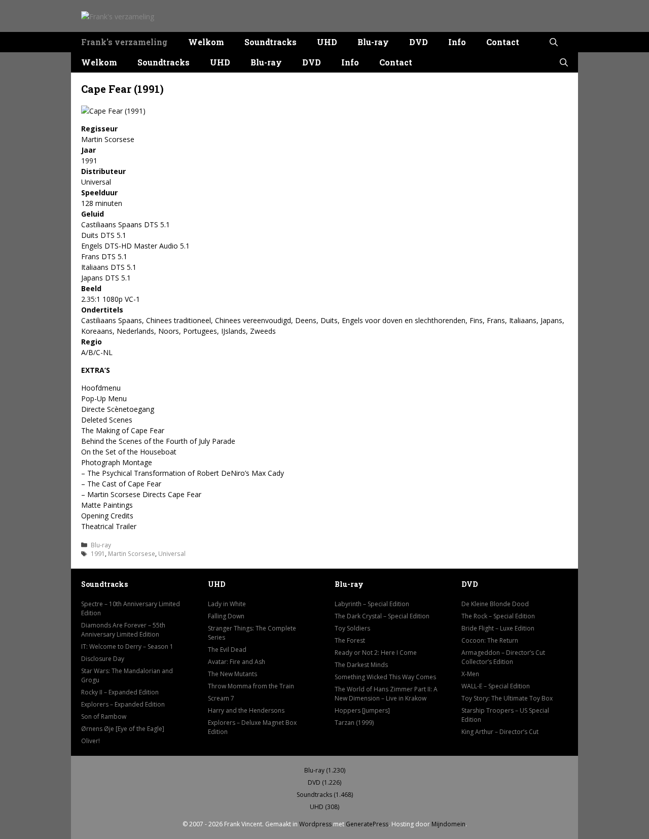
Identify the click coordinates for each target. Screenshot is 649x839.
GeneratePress (367, 824)
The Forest (350, 640)
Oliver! (90, 741)
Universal (172, 553)
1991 (98, 553)
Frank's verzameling (124, 42)
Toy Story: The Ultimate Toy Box (507, 698)
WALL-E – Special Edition (495, 686)
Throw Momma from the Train (251, 686)
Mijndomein (448, 824)
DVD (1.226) (324, 782)
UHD (327, 42)
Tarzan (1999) (354, 722)
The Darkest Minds (361, 664)
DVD (418, 42)
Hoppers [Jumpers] (362, 710)
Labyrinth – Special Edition (372, 604)
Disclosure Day (102, 658)
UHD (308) (324, 806)
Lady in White (227, 604)
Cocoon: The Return (489, 640)
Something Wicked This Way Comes (385, 677)
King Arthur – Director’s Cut (499, 731)
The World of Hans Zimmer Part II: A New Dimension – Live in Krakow (386, 694)
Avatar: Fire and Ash (236, 661)
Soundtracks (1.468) (325, 794)
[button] (553, 42)
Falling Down (226, 616)
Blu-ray (373, 42)
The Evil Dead (227, 649)
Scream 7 (221, 698)
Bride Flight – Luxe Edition (497, 628)
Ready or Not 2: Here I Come (376, 652)
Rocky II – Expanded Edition (120, 692)
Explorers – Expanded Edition (123, 704)
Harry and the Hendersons (246, 710)
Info (457, 42)
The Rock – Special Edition (498, 616)
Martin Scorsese (131, 553)
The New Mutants (232, 674)
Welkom (206, 42)
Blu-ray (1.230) (324, 770)
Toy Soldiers (352, 628)
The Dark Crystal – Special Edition (382, 616)
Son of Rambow (103, 716)
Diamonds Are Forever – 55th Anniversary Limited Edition (123, 630)
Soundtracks (270, 42)
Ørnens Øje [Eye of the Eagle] (122, 728)
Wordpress (315, 824)
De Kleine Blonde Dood (495, 604)
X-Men (470, 674)
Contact (502, 42)
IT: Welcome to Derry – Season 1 (127, 646)
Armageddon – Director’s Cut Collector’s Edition (503, 657)
